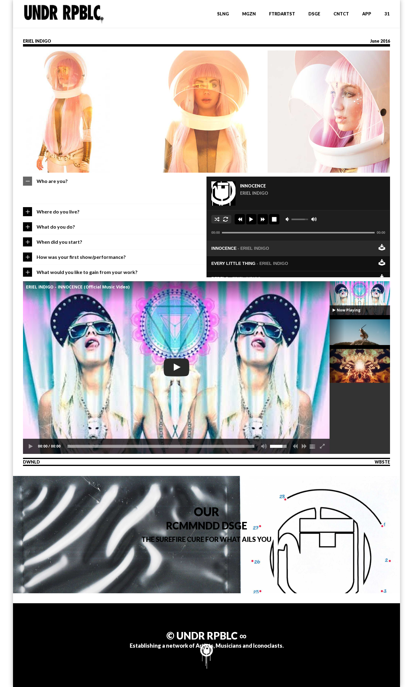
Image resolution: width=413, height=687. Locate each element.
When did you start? (59, 242)
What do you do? (56, 227)
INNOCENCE (240, 248)
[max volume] (313, 219)
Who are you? (52, 181)
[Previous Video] (294, 446)
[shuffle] (217, 219)
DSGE (314, 13)
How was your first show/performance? (81, 257)
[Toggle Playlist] (312, 446)
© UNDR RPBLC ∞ (206, 636)
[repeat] (225, 219)
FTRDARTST (282, 13)
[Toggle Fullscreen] (322, 446)
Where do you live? (58, 211)
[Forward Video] (303, 446)
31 (387, 13)
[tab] (115, 181)
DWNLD (31, 461)
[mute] (288, 219)
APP (366, 13)
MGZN (249, 13)
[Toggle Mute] (262, 446)
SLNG (223, 13)
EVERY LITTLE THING (249, 263)
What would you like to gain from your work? (87, 272)
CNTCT (341, 13)
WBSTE (382, 461)
